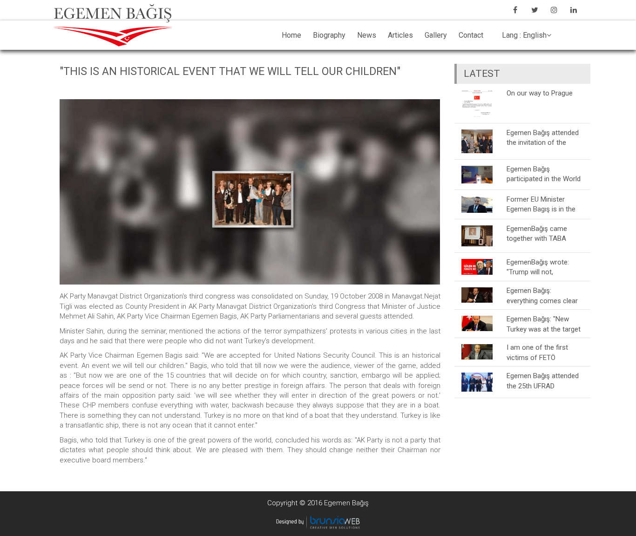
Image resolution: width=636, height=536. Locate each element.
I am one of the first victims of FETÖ (537, 352)
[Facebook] (514, 9)
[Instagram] (554, 9)
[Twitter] (534, 9)
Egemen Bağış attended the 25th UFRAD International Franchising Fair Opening (544, 381)
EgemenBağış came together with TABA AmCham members (537, 233)
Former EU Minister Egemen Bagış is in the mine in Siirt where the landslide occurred (541, 204)
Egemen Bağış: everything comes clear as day (542, 295)
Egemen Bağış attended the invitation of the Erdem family (543, 138)
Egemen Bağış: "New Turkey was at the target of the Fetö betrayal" (544, 324)
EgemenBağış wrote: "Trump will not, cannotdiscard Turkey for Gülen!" (545, 267)
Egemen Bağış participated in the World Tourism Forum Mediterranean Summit (544, 174)
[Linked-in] (573, 9)
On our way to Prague (540, 93)
